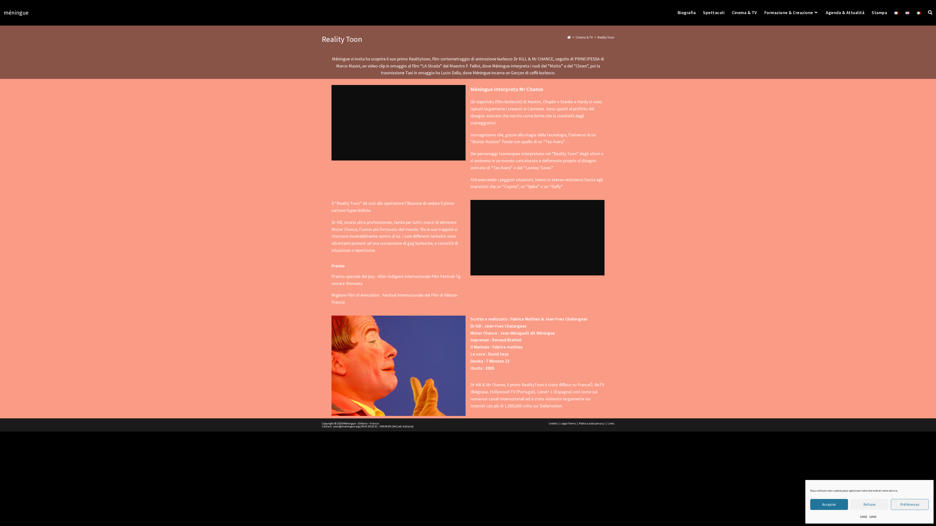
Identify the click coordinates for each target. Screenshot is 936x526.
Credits (553, 423)
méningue (16, 12)
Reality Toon (605, 37)
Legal (863, 516)
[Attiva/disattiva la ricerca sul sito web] (930, 13)
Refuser (869, 504)
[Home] (569, 37)
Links (611, 423)
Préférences (909, 504)
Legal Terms (568, 423)
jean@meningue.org (346, 426)
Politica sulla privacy (591, 423)
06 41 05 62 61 (369, 426)
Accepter (829, 504)
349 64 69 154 (388, 426)
